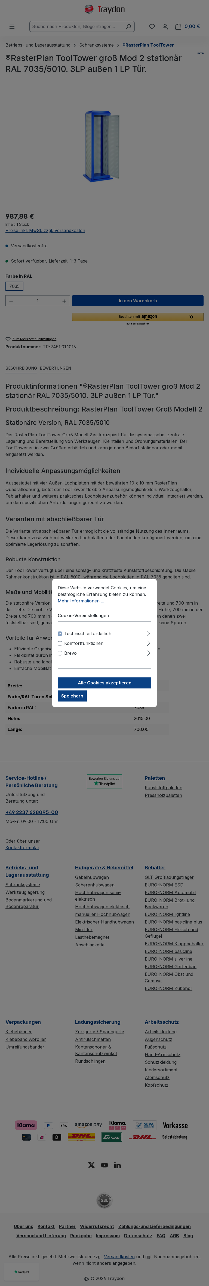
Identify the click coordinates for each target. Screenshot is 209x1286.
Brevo (70, 653)
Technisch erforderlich (87, 633)
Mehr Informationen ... (81, 601)
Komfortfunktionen (83, 643)
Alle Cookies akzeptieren (104, 683)
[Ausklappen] (148, 632)
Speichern (72, 696)
